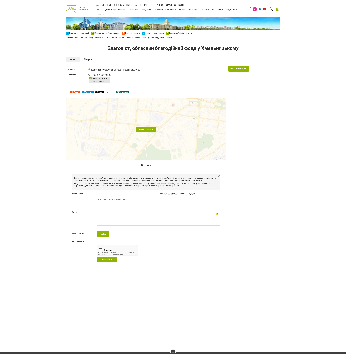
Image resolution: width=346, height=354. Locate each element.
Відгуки (88, 59)
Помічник (101, 14)
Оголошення (133, 10)
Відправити (107, 259)
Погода (182, 10)
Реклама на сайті (171, 5)
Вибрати (104, 234)
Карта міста (170, 10)
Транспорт (192, 10)
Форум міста (231, 10)
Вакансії (159, 10)
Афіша (100, 10)
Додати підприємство (115, 10)
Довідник (124, 5)
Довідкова (204, 10)
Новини (105, 5)
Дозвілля (145, 5)
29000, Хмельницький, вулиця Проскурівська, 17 (115, 69)
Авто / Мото (217, 10)
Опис (73, 59)
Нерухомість (147, 10)
